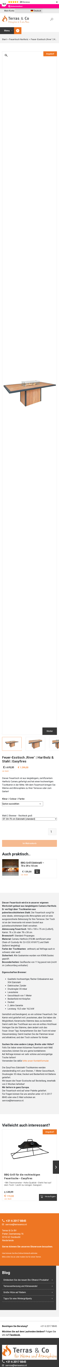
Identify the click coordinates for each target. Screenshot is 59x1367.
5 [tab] (30, 749)
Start (4, 39)
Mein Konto (9, 11)
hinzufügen (37, 871)
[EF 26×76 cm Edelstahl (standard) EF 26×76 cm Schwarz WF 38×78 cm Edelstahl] (29, 819)
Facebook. (15, 1335)
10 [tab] (43, 749)
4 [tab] (27, 749)
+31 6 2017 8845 (16, 1220)
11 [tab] (46, 749)
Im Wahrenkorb (29, 843)
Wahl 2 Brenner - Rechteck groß (17, 815)
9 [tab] (41, 749)
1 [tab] (19, 749)
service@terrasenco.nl (16, 1224)
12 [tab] (49, 749)
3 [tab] (24, 749)
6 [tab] (32, 749)
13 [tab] (52, 749)
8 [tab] (38, 749)
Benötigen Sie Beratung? (15, 1326)
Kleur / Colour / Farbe (13, 799)
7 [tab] (35, 749)
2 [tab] (21, 749)
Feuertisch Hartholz (18, 39)
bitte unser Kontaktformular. (35, 1060)
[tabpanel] (12, 744)
